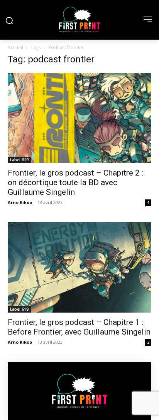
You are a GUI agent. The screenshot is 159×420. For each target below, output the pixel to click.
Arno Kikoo (20, 202)
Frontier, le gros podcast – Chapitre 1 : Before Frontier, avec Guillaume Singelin (79, 327)
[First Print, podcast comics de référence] (79, 19)
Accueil (15, 47)
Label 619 (19, 159)
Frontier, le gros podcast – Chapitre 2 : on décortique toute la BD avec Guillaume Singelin (75, 182)
